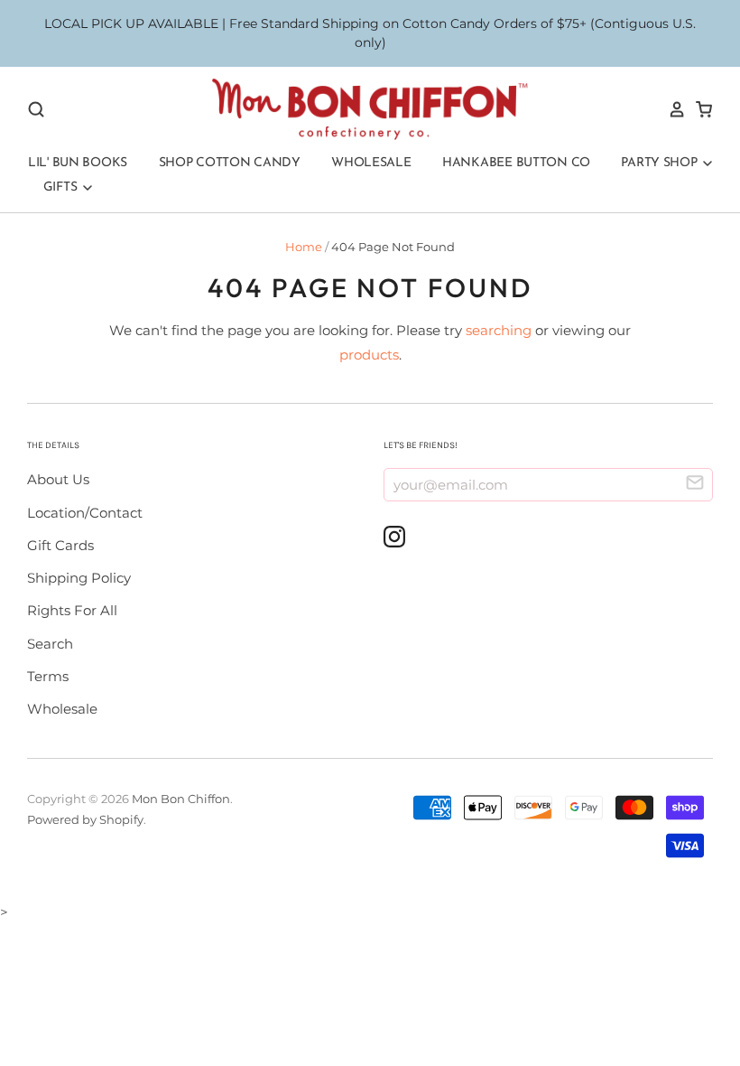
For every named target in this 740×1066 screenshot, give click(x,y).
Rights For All (72, 610)
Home (303, 246)
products (369, 354)
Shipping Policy (79, 577)
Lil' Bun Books (77, 163)
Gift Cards (60, 545)
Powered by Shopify (85, 819)
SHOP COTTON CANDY (230, 163)
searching (499, 330)
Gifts (61, 187)
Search (50, 643)
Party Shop (660, 163)
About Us (58, 479)
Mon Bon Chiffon (181, 798)
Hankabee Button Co (516, 163)
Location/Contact (85, 512)
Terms (48, 676)
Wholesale (371, 163)
